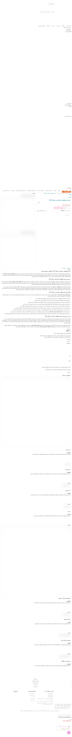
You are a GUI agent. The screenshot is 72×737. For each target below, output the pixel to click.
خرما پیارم (67, 469)
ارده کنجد (68, 449)
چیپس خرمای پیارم (65, 640)
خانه (69, 193)
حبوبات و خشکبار (65, 193)
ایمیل (69, 360)
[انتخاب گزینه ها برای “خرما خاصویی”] (69, 628)
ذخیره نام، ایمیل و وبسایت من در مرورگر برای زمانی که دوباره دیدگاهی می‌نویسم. (56, 367)
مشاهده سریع (69, 461)
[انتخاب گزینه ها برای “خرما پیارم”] (69, 478)
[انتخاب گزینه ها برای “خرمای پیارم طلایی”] (69, 670)
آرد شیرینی (67, 490)
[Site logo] (69, 20)
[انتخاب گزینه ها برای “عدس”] (69, 520)
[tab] (68, 268)
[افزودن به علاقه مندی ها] (69, 456)
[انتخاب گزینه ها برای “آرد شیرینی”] (69, 499)
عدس (69, 511)
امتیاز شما (68, 339)
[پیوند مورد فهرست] (45, 699)
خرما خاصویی (67, 619)
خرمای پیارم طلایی (65, 661)
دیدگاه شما (68, 343)
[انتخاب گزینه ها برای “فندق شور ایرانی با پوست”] (69, 607)
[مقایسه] (69, 447)
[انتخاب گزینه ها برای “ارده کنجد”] (69, 459)
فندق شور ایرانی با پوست (64, 598)
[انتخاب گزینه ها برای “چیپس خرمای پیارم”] (69, 649)
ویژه (38, 210)
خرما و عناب (58, 193)
